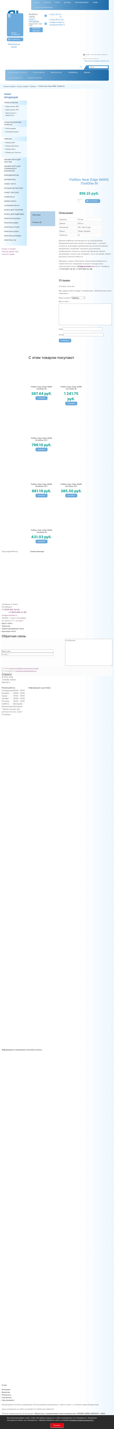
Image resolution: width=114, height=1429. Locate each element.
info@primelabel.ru (55, 22)
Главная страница (9, 86)
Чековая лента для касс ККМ (12, 161)
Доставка (67, 2)
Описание (36, 215)
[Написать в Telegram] (46, 20)
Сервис (95, 2)
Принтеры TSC (10, 240)
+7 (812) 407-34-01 (55, 16)
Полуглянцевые (10, 128)
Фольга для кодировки (14, 214)
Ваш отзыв (64, 301)
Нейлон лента (10, 201)
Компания (6, 1389)
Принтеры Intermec (12, 236)
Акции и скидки (9, 249)
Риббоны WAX (10, 142)
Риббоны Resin (10, 149)
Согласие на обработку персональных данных (23, 668)
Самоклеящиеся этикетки (17, 72)
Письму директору (10, 251)
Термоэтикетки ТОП (12, 110)
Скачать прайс (8, 254)
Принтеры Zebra (11, 223)
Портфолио (7, 1397)
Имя (60, 329)
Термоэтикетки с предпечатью (10, 114)
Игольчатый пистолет (13, 188)
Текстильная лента (15, 78)
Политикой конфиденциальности (25, 671)
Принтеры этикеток (35, 78)
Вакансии (6, 1392)
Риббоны (87, 72)
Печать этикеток (39, 72)
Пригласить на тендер (14, 45)
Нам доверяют (8, 1400)
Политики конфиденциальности (82, 1420)
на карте (19, 621)
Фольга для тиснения (13, 210)
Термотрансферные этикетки (12, 123)
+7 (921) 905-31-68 (56, 20)
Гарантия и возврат (82, 2)
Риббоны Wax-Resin (12, 146)
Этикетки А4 (9, 197)
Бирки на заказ (56, 72)
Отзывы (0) (37, 222)
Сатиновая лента (11, 205)
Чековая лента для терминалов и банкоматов (12, 168)
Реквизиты (6, 1395)
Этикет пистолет (11, 192)
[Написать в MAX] (44, 20)
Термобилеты (73, 72)
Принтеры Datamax (12, 218)
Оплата (57, 2)
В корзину (93, 201)
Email (61, 335)
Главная (37, 2)
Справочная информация (43, 7)
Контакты (47, 2)
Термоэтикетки (11, 103)
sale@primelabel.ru (55, 25)
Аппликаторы (10, 179)
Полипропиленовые (11, 132)
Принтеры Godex (11, 231)
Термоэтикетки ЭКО (12, 106)
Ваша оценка (65, 298)
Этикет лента (10, 184)
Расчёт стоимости (15, 33)
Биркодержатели (11, 175)
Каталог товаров (22, 86)
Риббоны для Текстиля (13, 152)
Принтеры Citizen (11, 227)
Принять (57, 1425)
